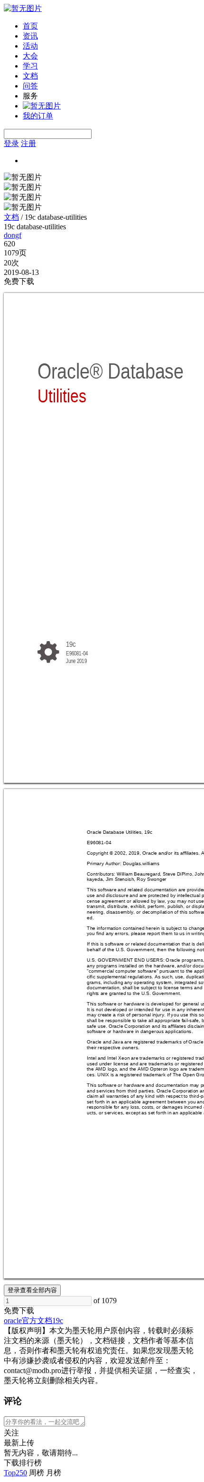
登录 (11, 143)
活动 (30, 46)
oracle (13, 1320)
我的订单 (38, 116)
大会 (30, 56)
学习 (30, 66)
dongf (12, 235)
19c (57, 1320)
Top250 (15, 1473)
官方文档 (37, 1320)
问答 (30, 86)
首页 (30, 26)
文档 (30, 76)
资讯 (30, 36)
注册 (28, 143)
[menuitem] (111, 26)
